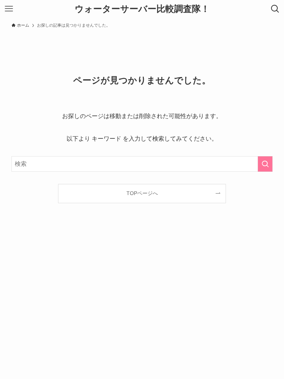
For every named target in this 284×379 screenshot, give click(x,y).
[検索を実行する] (265, 164)
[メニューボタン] (9, 9)
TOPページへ (142, 193)
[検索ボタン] (275, 9)
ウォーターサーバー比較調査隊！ (142, 8)
